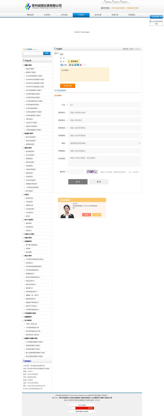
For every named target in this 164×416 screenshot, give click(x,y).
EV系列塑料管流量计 (32, 105)
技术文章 (98, 15)
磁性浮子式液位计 (31, 306)
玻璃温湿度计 (30, 144)
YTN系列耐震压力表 (32, 327)
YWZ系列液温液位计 (32, 309)
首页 (131, 49)
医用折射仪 (29, 198)
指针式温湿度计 (31, 141)
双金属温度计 (30, 151)
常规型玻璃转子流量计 (33, 349)
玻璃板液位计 (30, 273)
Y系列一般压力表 (31, 324)
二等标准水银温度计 (32, 187)
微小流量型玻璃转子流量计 (34, 356)
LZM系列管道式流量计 (33, 97)
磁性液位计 (29, 288)
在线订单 (116, 2)
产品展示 (81, 15)
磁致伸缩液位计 (31, 299)
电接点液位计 (30, 281)
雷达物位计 (29, 263)
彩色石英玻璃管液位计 (33, 277)
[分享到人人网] (77, 64)
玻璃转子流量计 (31, 72)
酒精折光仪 (29, 205)
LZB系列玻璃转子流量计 (34, 130)
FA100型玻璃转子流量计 (34, 90)
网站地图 (97, 395)
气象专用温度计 (31, 169)
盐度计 (28, 216)
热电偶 (28, 248)
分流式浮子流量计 (31, 123)
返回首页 (108, 2)
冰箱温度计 (29, 166)
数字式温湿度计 (31, 137)
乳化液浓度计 (30, 209)
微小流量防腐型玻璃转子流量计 (35, 353)
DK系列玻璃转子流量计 (33, 115)
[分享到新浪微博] (72, 64)
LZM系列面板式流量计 (33, 94)
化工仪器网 (82, 405)
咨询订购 (68, 86)
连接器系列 (29, 227)
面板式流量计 (30, 69)
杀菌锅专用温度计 (31, 184)
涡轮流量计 (29, 119)
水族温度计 (29, 176)
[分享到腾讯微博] (75, 64)
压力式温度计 (30, 155)
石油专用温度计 (31, 180)
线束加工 (29, 230)
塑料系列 (29, 223)
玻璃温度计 (29, 158)
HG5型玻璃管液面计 (32, 270)
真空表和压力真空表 (32, 335)
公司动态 (64, 15)
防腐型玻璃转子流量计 (33, 345)
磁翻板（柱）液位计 (32, 295)
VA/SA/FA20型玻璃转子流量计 (35, 80)
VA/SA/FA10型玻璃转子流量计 (35, 83)
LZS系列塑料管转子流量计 (34, 101)
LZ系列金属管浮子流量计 (34, 112)
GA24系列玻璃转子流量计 (34, 76)
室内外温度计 (30, 162)
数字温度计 (29, 191)
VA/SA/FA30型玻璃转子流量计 (35, 87)
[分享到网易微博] (80, 64)
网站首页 (30, 15)
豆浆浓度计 (29, 202)
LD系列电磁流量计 (32, 108)
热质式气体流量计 (31, 126)
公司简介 (47, 15)
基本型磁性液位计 (31, 291)
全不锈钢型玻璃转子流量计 (34, 342)
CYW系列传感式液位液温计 (35, 259)
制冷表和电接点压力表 (33, 331)
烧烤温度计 (29, 173)
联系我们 (124, 2)
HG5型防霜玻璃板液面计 (34, 266)
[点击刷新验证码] (92, 172)
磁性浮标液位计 (31, 284)
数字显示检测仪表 (31, 245)
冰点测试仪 (29, 212)
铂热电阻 (29, 252)
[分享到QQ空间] (70, 64)
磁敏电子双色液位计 (32, 302)
